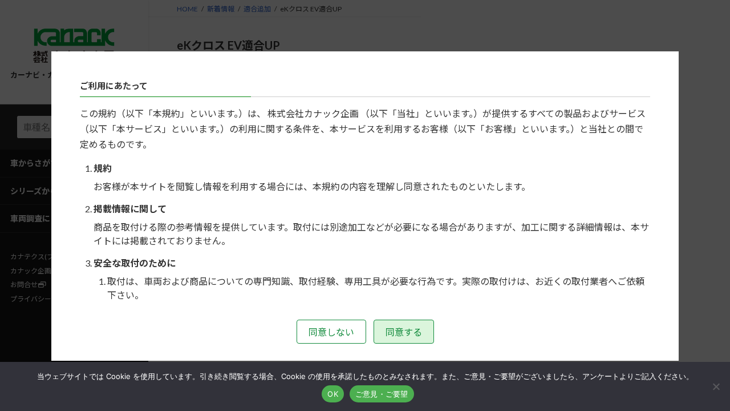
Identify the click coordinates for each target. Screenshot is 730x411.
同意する (404, 332)
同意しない (331, 332)
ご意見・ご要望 (381, 393)
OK (332, 393)
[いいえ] (715, 386)
